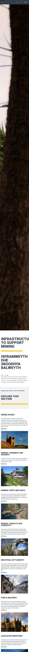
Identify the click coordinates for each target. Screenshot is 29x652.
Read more (4, 428)
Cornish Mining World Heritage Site (4, 2)
